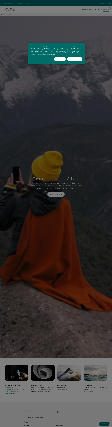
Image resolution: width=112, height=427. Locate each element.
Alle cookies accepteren (74, 59)
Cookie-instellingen (36, 59)
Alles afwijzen (60, 59)
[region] (56, 53)
